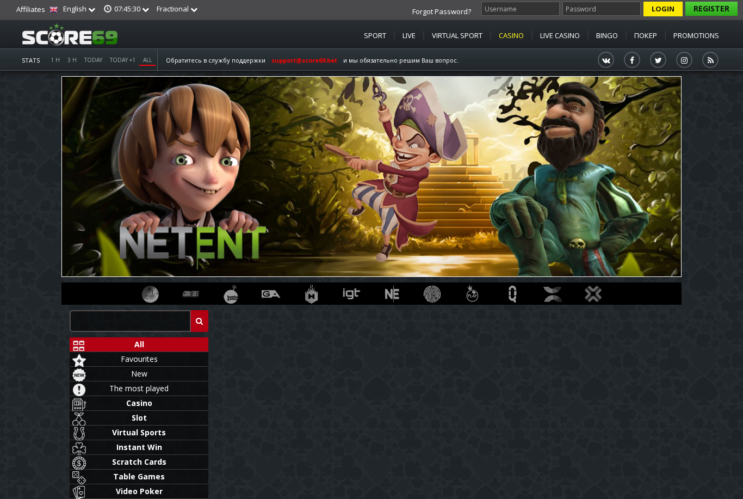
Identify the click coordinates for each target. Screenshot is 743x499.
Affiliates (30, 9)
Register (711, 8)
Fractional (173, 9)
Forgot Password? (441, 11)
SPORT (375, 35)
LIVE (409, 35)
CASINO (511, 35)
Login (663, 9)
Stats (31, 60)
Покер (645, 35)
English (74, 9)
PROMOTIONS (696, 35)
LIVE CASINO (560, 35)
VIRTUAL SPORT (457, 35)
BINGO (607, 35)
